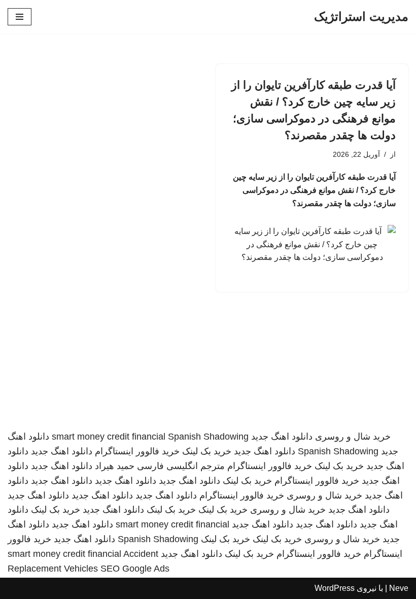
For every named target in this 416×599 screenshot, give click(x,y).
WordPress (335, 588)
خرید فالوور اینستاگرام (137, 451)
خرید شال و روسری (353, 436)
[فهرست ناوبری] (19, 16)
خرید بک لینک (206, 451)
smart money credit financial (108, 436)
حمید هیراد (114, 466)
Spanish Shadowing (208, 436)
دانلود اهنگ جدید (282, 436)
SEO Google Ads (134, 568)
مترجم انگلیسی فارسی (181, 466)
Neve (398, 588)
